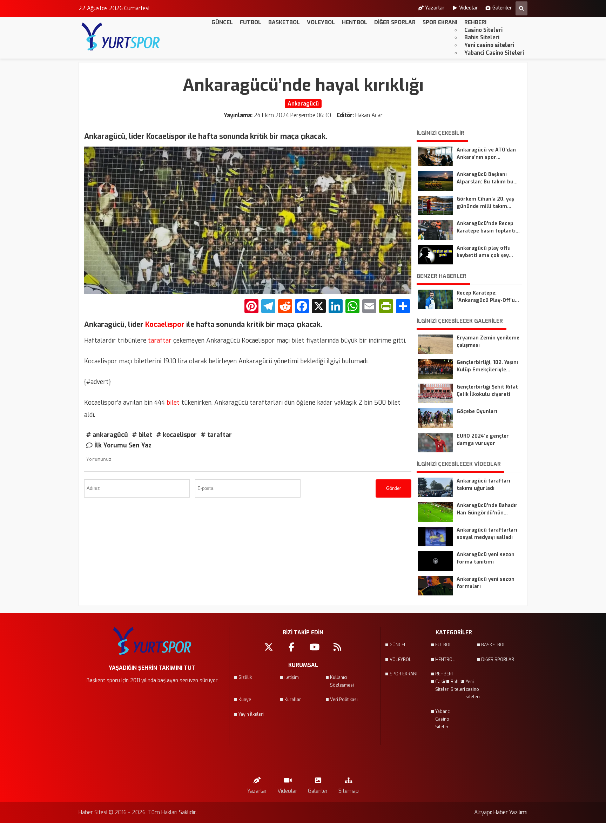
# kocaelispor (176, 435)
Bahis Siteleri (481, 37)
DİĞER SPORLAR (395, 22)
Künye (244, 699)
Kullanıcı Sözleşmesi (342, 681)
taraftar (158, 340)
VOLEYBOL (321, 22)
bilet (172, 402)
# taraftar (216, 435)
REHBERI (475, 22)
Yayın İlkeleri (251, 714)
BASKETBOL (284, 22)
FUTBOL (250, 22)
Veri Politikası (344, 699)
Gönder (393, 488)
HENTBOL (354, 22)
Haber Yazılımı (510, 812)
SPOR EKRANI (440, 22)
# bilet (142, 435)
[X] (318, 307)
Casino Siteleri (483, 30)
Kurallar (292, 699)
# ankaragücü (107, 435)
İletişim (291, 677)
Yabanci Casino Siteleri (494, 52)
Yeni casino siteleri (489, 45)
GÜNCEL (222, 22)
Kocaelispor (163, 324)
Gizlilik (245, 677)
